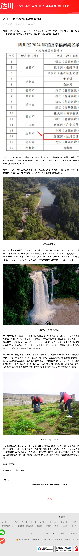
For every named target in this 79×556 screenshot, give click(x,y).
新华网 (24, 522)
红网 (56, 526)
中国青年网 (74, 522)
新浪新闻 (21, 526)
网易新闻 (29, 526)
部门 (60, 6)
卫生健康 (51, 6)
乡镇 (67, 6)
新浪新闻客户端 (8, 526)
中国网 (33, 522)
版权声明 (60, 533)
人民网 (4, 522)
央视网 (42, 522)
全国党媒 (14, 522)
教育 (41, 6)
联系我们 (47, 533)
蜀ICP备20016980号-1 (52, 539)
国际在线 (52, 522)
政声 (28, 6)
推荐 (21, 6)
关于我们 (34, 533)
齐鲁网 (48, 526)
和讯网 (39, 526)
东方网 (65, 526)
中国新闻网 (64, 522)
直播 (34, 6)
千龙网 (74, 526)
